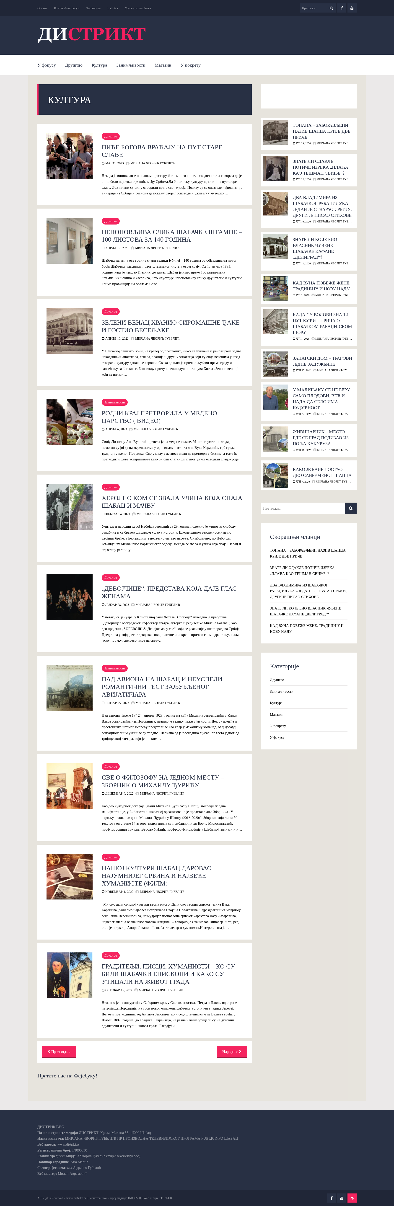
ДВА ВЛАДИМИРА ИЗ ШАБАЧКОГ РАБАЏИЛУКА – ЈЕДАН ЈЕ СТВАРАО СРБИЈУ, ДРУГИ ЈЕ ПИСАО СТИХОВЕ (322, 206)
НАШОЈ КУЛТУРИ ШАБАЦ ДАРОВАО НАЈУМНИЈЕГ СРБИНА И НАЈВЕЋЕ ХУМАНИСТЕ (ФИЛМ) (157, 875)
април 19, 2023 (116, 248)
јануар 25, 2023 (116, 703)
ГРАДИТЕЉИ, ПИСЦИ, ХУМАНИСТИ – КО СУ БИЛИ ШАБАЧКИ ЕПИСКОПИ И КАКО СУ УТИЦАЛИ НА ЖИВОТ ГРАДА (168, 974)
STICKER (165, 1198)
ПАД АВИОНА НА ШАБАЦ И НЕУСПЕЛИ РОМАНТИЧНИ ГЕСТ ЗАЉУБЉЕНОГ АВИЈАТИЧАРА (162, 686)
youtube (352, 8)
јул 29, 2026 (303, 143)
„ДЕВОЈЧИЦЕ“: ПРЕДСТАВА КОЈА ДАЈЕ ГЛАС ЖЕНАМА (169, 592)
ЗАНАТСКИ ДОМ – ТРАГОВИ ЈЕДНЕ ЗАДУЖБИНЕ (322, 361)
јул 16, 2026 (303, 221)
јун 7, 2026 (302, 481)
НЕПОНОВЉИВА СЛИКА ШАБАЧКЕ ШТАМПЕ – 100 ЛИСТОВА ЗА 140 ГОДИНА (172, 235)
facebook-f (341, 8)
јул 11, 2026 (303, 263)
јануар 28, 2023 (116, 604)
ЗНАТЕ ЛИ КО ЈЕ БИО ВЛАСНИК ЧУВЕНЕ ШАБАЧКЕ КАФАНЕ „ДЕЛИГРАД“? (315, 248)
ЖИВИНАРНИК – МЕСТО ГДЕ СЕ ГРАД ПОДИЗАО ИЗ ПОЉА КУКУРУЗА (321, 438)
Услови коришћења (138, 8)
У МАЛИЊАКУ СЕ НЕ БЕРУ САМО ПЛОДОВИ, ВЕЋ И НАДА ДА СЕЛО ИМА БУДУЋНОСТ (321, 399)
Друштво (74, 65)
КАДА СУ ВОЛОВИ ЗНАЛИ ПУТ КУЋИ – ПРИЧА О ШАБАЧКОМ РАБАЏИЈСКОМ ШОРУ (322, 323)
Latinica (112, 8)
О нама (42, 8)
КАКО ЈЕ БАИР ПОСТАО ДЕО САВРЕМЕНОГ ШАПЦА (322, 472)
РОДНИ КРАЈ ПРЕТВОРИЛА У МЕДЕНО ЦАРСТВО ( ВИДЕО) (159, 416)
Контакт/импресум (67, 8)
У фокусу (46, 65)
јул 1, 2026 (302, 338)
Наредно (230, 1051)
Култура (99, 65)
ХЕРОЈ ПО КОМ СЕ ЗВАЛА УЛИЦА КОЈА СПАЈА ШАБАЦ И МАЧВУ (172, 501)
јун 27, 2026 (303, 370)
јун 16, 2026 (303, 450)
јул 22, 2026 (303, 179)
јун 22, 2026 (303, 414)
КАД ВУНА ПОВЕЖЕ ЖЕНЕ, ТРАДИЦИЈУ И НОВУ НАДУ (321, 286)
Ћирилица (93, 8)
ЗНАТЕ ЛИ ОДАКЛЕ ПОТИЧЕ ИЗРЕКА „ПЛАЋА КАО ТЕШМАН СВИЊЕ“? (320, 167)
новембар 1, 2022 (118, 891)
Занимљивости (130, 65)
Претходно (60, 1051)
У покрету (191, 65)
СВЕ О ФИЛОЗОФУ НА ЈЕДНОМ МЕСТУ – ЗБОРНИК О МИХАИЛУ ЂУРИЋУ (163, 781)
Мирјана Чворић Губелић (152, 163)
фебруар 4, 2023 (117, 514)
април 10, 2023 (116, 338)
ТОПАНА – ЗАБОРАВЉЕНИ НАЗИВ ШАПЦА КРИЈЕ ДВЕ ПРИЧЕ (321, 131)
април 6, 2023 (115, 429)
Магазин (163, 65)
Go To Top (352, 1198)
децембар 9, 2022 (118, 793)
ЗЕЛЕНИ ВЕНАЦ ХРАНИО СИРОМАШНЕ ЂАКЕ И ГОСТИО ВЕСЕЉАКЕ (171, 326)
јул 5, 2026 (302, 295)
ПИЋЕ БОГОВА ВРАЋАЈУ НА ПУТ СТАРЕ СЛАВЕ (162, 150)
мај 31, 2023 (114, 163)
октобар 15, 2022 (118, 990)
